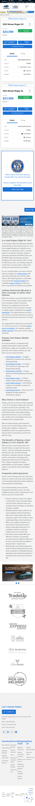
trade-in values (15, 283)
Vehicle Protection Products (21, 754)
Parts (12, 755)
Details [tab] (12, 53)
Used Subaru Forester (13, 364)
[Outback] (17, 572)
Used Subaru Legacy (13, 378)
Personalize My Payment (17, 46)
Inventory (6, 741)
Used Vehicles (6, 748)
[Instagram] (8, 732)
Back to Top (30, 210)
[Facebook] (4, 732)
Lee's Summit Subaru (4, 794)
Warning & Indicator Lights (14, 760)
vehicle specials (7, 331)
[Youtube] (16, 732)
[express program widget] (17, 626)
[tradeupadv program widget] (17, 595)
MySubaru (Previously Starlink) (21, 766)
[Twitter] (12, 732)
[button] (29, 24)
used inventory (22, 274)
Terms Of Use (12, 794)
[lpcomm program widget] (17, 639)
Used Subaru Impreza (13, 383)
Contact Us (10, 712)
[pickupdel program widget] (17, 679)
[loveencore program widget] (17, 662)
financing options (20, 281)
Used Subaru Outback (13, 357)
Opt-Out (26, 794)
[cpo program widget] (17, 611)
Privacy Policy (8, 794)
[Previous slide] (16, 583)
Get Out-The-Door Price (26, 31)
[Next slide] (18, 583)
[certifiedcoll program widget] (17, 650)
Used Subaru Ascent (13, 390)
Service (14, 741)
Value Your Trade (26, 42)
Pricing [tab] (23, 53)
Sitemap (17, 794)
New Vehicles (6, 745)
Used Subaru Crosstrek (14, 371)
